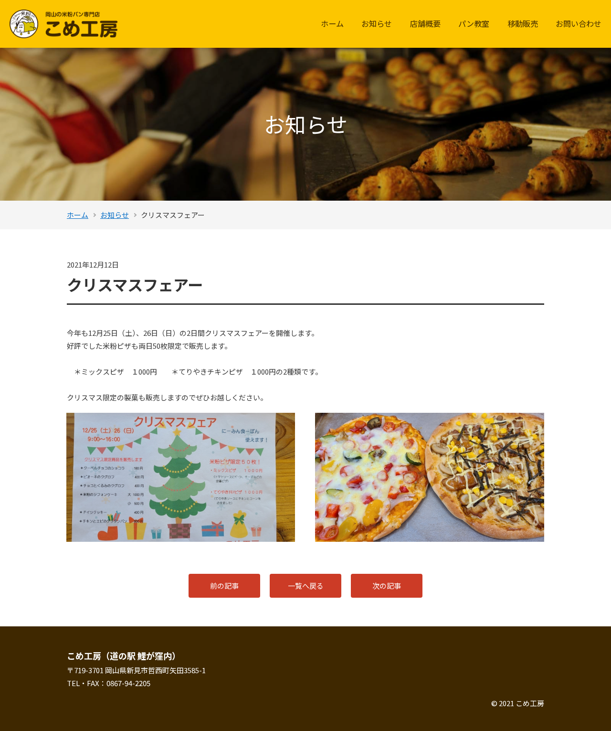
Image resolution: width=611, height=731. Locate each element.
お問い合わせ (578, 23)
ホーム (332, 23)
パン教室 (473, 23)
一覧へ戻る (306, 585)
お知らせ (376, 23)
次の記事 (386, 585)
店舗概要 (425, 23)
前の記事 (224, 585)
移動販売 (522, 23)
